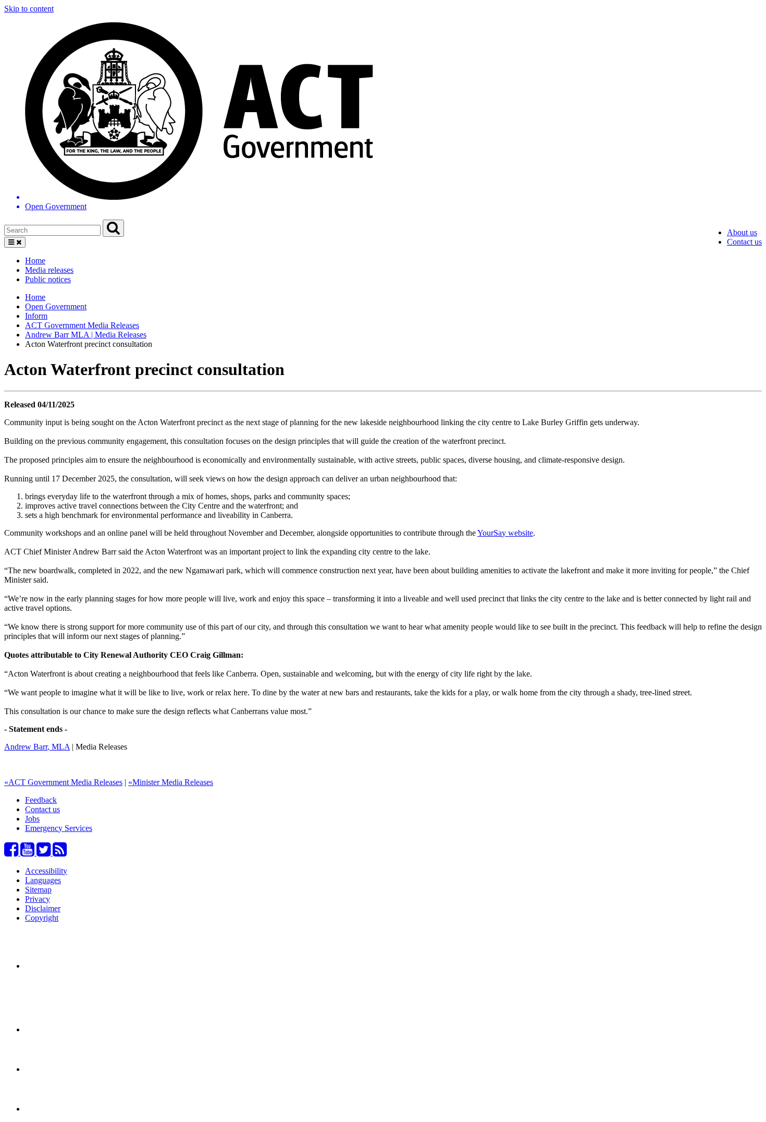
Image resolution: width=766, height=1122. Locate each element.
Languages (43, 880)
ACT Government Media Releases (82, 325)
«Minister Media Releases (170, 782)
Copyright (41, 917)
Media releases (49, 270)
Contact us (744, 241)
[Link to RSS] (60, 852)
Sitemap (38, 889)
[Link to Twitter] (44, 852)
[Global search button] (113, 228)
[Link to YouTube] (28, 852)
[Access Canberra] (61, 1069)
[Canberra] (61, 965)
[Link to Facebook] (12, 852)
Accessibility (46, 870)
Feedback (41, 799)
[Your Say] (83, 1029)
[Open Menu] (15, 242)
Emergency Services (58, 828)
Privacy (37, 899)
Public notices (48, 279)
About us (742, 232)
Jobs (32, 818)
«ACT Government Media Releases (63, 782)
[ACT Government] (61, 1108)
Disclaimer (42, 908)
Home (35, 260)
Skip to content (29, 8)
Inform (36, 315)
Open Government (56, 306)
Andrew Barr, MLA (37, 746)
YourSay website (505, 532)
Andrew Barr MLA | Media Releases (85, 334)
